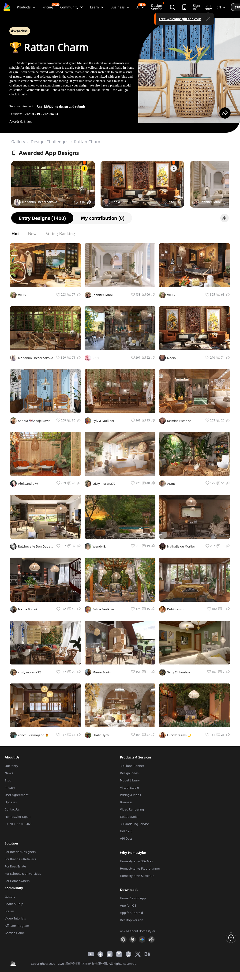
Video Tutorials (15, 918)
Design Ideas (129, 773)
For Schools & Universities (23, 873)
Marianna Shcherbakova (39, 201)
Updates (11, 802)
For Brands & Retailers (20, 859)
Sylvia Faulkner (103, 420)
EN (219, 7)
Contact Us (12, 809)
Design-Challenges (49, 141)
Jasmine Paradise (179, 420)
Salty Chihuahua (179, 672)
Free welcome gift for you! (180, 18)
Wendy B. (99, 546)
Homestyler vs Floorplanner (140, 868)
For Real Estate (15, 866)
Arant (171, 483)
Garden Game (15, 933)
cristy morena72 (104, 483)
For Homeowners (17, 880)
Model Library (130, 780)
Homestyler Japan (17, 816)
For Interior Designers (20, 851)
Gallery (18, 141)
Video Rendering (132, 809)
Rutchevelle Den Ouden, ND (35, 546)
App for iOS (128, 905)
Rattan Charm (88, 141)
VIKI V (22, 295)
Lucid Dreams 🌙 (179, 735)
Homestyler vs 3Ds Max (136, 861)
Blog (8, 780)
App (50, 106)
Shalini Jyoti (101, 735)
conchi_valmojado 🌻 (33, 735)
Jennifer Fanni (211, 201)
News (9, 773)
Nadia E (116, 201)
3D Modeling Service (134, 824)
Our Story (11, 765)
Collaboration (129, 816)
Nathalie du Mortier (181, 546)
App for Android (131, 912)
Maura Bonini (27, 609)
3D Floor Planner (132, 765)
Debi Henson (176, 609)
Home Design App (133, 898)
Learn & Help (14, 903)
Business (126, 802)
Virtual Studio (129, 787)
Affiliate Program (17, 925)
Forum (9, 911)
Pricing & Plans (130, 794)
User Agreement (16, 794)
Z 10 (95, 358)
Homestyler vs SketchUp (137, 875)
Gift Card (126, 831)
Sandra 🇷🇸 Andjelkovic (34, 420)
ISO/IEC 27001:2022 (18, 824)
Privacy (10, 787)
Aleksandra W (28, 483)
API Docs (126, 838)
